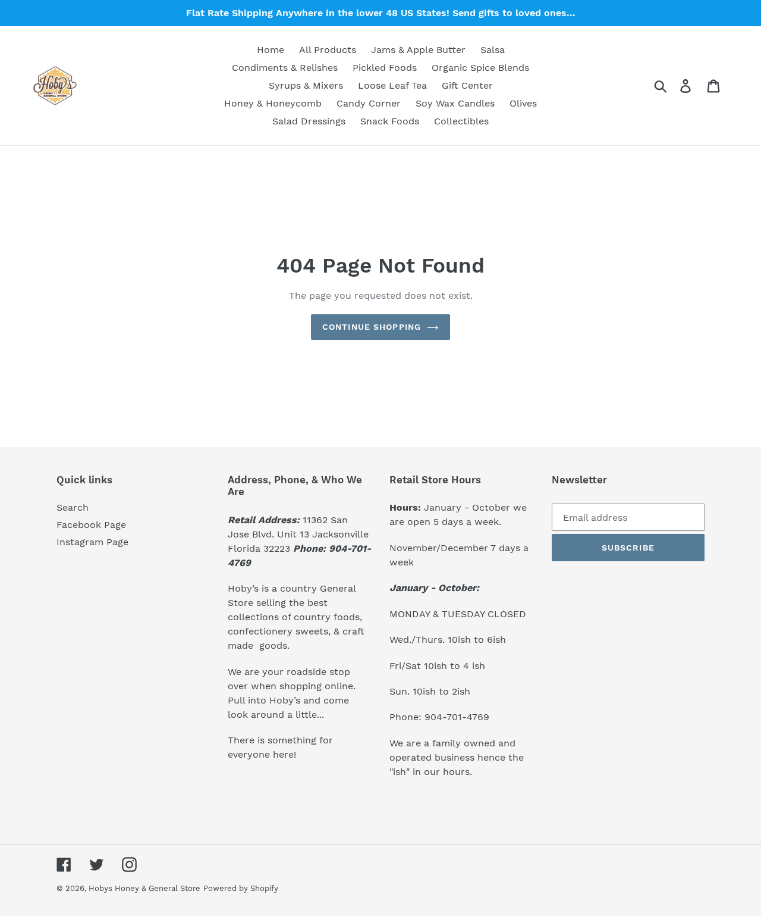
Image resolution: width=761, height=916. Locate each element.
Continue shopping (371, 327)
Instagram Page (92, 542)
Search (72, 507)
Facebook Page (91, 524)
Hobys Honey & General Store (144, 888)
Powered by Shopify (240, 888)
